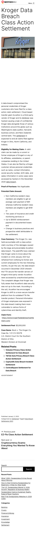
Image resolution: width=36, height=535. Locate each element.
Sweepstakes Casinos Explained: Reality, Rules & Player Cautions (16, 493)
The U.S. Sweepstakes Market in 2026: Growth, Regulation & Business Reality (15, 488)
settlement (20, 136)
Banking (4, 507)
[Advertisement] (18, 78)
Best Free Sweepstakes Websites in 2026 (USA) (16, 497)
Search (4, 465)
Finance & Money (7, 513)
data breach (11, 182)
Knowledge (5, 522)
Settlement (15, 419)
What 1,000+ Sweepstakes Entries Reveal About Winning (16, 479)
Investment (5, 519)
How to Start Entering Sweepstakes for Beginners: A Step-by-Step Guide (15, 484)
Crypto (3, 510)
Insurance (5, 516)
